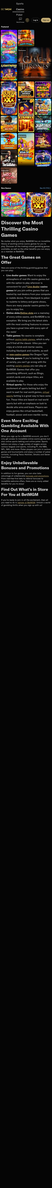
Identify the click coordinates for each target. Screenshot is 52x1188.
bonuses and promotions (37, 476)
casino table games (25, 339)
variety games (22, 365)
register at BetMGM (26, 502)
